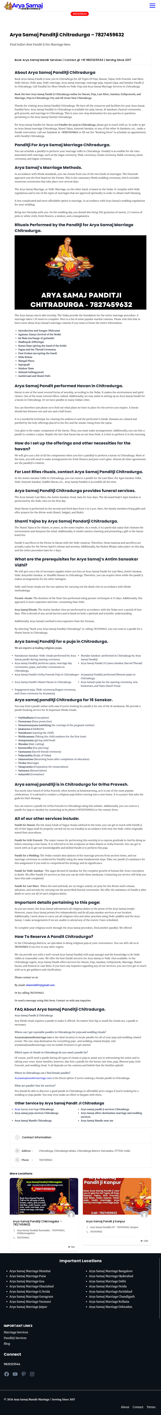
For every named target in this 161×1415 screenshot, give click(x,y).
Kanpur (61, 1227)
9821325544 (80, 13)
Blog (7, 1343)
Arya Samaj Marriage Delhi (107, 1281)
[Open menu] (152, 5)
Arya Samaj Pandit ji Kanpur (32, 1221)
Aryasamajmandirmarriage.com (33, 1078)
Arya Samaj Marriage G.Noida (29, 1291)
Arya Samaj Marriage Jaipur (28, 1307)
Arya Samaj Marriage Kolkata (109, 1301)
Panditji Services (15, 1338)
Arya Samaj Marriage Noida (108, 1286)
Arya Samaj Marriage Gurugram (31, 1296)
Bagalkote (95, 1233)
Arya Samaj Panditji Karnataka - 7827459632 (113, 1230)
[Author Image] (71, 1214)
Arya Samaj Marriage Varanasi (30, 1301)
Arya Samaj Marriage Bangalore (111, 1271)
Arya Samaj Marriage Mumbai (30, 1271)
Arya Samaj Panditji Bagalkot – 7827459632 (108, 1222)
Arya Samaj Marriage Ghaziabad (31, 1286)
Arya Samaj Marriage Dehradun (110, 1307)
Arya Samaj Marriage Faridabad (110, 1291)
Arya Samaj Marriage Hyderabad (111, 1276)
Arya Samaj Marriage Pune (27, 1276)
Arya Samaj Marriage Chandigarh (112, 1296)
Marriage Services (16, 1332)
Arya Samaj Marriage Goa (26, 1281)
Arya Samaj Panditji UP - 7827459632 (36, 1227)
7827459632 (45, 1159)
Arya (18, 1109)
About (125, 1407)
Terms (151, 1407)
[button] (12, 1215)
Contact (138, 1407)
